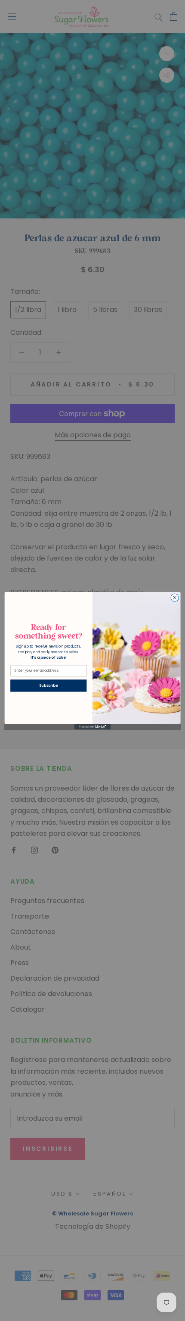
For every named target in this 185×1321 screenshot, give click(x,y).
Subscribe (48, 685)
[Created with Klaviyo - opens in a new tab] (92, 726)
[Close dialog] (175, 597)
